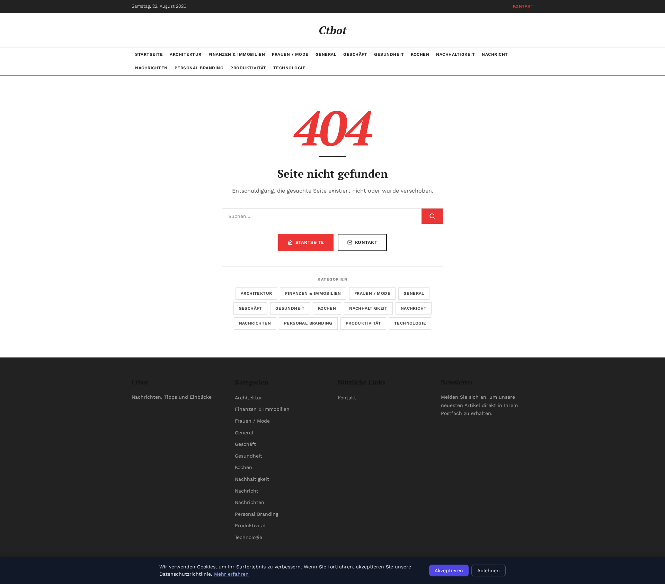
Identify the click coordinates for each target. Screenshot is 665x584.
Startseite (149, 54)
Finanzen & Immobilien (237, 54)
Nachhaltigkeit (455, 54)
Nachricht (495, 54)
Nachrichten (151, 67)
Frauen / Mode (290, 54)
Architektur (186, 54)
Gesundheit (389, 54)
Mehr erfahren (231, 574)
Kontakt (523, 6)
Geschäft (355, 54)
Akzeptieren (449, 570)
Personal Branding (199, 67)
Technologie (289, 67)
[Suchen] (432, 216)
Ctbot (333, 30)
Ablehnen (488, 570)
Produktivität (248, 67)
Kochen (420, 54)
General (326, 54)
